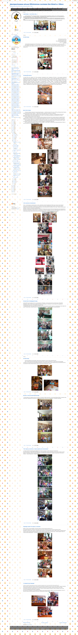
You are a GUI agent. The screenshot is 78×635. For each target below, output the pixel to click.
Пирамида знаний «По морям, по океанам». (32, 526)
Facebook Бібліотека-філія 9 (15, 85)
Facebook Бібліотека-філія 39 (15, 100)
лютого (14, 182)
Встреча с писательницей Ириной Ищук (31, 395)
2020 (13, 127)
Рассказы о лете (15, 172)
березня (14, 181)
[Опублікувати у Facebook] (37, 32)
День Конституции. (27, 110)
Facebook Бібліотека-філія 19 (15, 89)
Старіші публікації (63, 622)
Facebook (14, 52)
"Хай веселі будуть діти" (16, 169)
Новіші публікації (26, 622)
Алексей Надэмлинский (14, 114)
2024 (13, 122)
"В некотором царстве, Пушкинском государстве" (17, 163)
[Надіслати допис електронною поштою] (32, 32)
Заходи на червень (15, 177)
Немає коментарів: (29, 32)
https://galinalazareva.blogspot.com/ (16, 113)
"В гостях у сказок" (15, 160)
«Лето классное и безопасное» (29, 203)
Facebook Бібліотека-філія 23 (15, 93)
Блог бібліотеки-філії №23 (15, 92)
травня (14, 178)
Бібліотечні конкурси (25, 10)
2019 (13, 128)
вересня (14, 137)
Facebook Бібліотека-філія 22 (15, 91)
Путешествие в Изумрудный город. (30, 301)
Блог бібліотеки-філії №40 (15, 101)
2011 (13, 190)
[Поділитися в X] (36, 32)
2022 (13, 124)
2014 (13, 186)
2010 (13, 191)
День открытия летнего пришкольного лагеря (16, 167)
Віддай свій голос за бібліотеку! (16, 10)
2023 (13, 123)
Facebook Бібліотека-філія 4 (15, 84)
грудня (14, 133)
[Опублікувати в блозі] (35, 32)
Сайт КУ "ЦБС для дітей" (14, 67)
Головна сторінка (44, 622)
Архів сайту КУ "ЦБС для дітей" (15, 117)
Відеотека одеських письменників (34, 10)
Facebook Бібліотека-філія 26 (15, 97)
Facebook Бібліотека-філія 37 (15, 99)
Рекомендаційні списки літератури (46, 10)
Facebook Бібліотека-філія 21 (15, 90)
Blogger (45, 628)
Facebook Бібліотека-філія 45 (15, 105)
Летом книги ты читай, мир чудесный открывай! (17, 165)
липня (14, 139)
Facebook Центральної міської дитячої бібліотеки (15, 78)
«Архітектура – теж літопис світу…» (30, 14)
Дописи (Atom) (30, 624)
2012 (13, 189)
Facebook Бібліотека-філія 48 (15, 107)
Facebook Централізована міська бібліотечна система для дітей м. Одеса (15, 71)
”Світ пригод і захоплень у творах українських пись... (17, 156)
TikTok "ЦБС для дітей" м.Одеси (15, 109)
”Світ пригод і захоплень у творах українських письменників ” (36, 448)
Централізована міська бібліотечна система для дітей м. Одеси (36, 4)
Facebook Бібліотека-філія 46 (15, 106)
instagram (12, 108)
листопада (14, 134)
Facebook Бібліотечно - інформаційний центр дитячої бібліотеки (15, 83)
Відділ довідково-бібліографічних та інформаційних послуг (16, 73)
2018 (13, 129)
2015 (13, 185)
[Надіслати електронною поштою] (34, 32)
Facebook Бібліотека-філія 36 (15, 98)
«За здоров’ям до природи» (28, 583)
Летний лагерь (26, 37)
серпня (14, 138)
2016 (13, 132)
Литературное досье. (27, 75)
